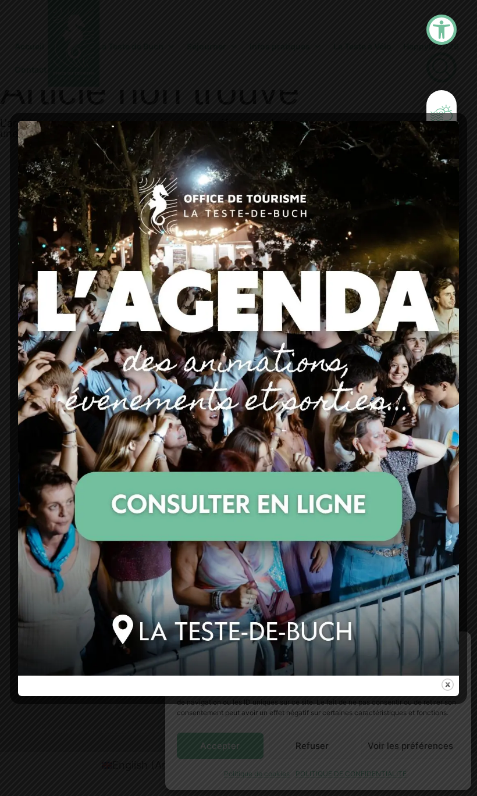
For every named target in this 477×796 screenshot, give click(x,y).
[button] (454, 647)
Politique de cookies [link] (257, 773)
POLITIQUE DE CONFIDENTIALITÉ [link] (351, 773)
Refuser (312, 745)
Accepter (220, 745)
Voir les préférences (410, 745)
